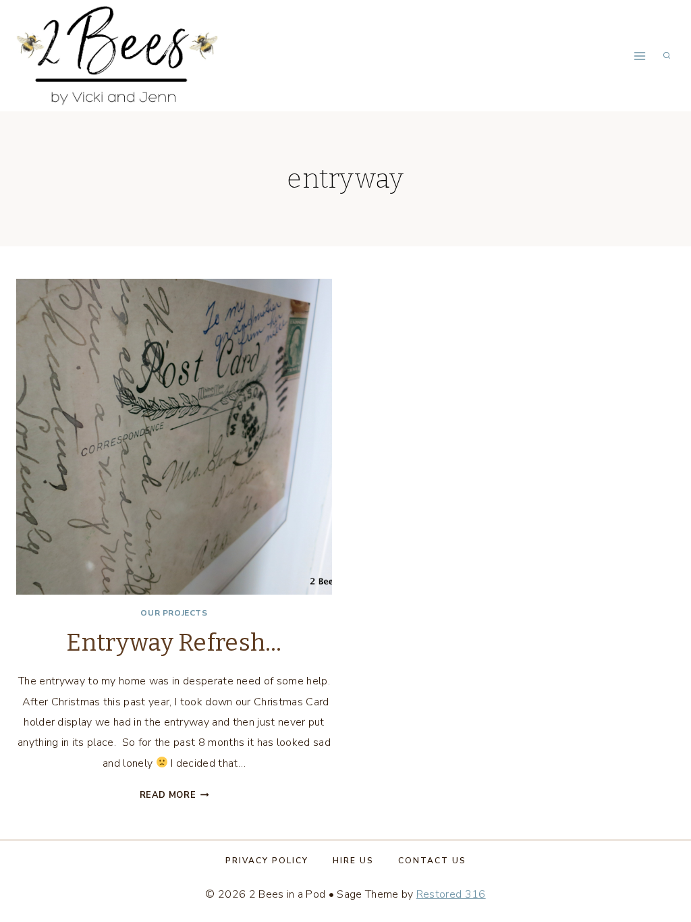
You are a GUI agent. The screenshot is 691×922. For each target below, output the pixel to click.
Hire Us (353, 860)
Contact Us (432, 860)
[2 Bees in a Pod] (117, 55)
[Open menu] (639, 55)
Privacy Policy (266, 860)
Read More (174, 795)
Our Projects (173, 612)
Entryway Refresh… (173, 642)
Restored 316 (451, 894)
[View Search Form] (667, 56)
